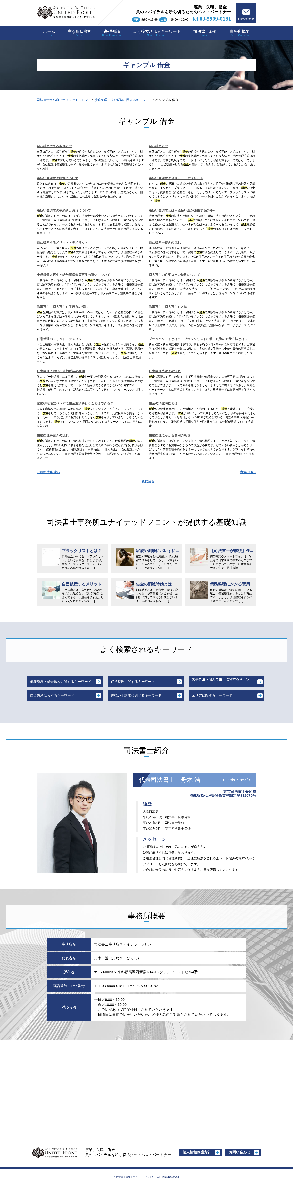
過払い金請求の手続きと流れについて (64, 210)
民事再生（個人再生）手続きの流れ (62, 306)
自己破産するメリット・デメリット (62, 242)
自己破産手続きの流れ (165, 242)
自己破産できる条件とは (54, 146)
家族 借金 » (248, 472)
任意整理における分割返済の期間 (61, 371)
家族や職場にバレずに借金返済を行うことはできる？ (75, 403)
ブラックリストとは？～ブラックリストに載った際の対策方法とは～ (198, 339)
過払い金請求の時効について (57, 178)
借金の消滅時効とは (163, 403)
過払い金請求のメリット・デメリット (176, 178)
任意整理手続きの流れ (165, 371)
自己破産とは (158, 146)
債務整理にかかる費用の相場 (169, 435)
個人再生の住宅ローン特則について (174, 274)
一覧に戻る (146, 481)
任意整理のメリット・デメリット (61, 339)
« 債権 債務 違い (48, 472)
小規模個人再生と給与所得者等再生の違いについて (73, 274)
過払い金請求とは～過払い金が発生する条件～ (182, 210)
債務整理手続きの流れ (53, 435)
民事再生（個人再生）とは (168, 306)
